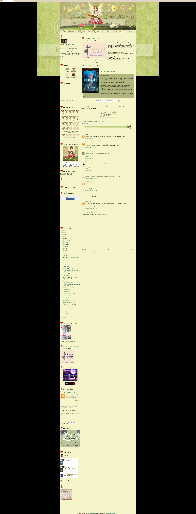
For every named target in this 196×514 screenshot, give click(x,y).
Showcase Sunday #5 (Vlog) (69, 293)
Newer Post (84, 249)
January (65, 315)
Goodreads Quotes (77, 417)
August (65, 246)
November (65, 240)
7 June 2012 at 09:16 (91, 208)
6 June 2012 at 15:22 (91, 158)
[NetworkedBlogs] (70, 197)
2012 (63, 236)
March (64, 311)
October (65, 242)
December (65, 238)
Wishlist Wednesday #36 (68, 268)
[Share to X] (85, 123)
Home (108, 249)
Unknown (87, 201)
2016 (63, 230)
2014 (63, 232)
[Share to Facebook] (87, 123)
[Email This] (82, 123)
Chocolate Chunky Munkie (68, 44)
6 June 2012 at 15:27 (91, 170)
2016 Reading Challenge (70, 392)
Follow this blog (70, 199)
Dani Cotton (88, 142)
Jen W (67, 394)
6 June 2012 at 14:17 (91, 147)
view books (77, 400)
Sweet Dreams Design (90, 513)
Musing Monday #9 (67, 262)
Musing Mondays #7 (67, 300)
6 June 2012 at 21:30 (91, 190)
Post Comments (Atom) (92, 252)
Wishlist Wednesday (89, 188)
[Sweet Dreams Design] (66, 499)
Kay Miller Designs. (112, 513)
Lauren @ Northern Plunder (91, 161)
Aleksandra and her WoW (90, 206)
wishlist (91, 167)
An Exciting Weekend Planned (69, 304)
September (65, 244)
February (65, 313)
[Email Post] (106, 121)
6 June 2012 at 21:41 (91, 198)
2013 (63, 234)
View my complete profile (67, 60)
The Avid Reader (88, 181)
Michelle (87, 156)
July (64, 248)
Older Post (132, 249)
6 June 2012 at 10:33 (91, 138)
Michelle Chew (88, 151)
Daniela (87, 174)
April (64, 309)
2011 (63, 317)
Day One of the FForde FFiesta (69, 302)
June (64, 250)
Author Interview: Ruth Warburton (70, 252)
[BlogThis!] (84, 123)
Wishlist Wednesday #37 (68, 260)
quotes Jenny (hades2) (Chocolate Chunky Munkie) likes (69, 406)
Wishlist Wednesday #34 (68, 295)
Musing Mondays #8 (67, 291)
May (64, 307)
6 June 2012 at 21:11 (91, 178)
